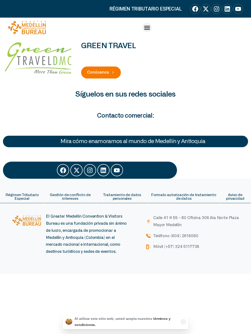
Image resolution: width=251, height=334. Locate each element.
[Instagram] (90, 170)
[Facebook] (63, 170)
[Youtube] (117, 170)
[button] (147, 27)
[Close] (183, 321)
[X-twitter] (76, 170)
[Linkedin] (103, 170)
